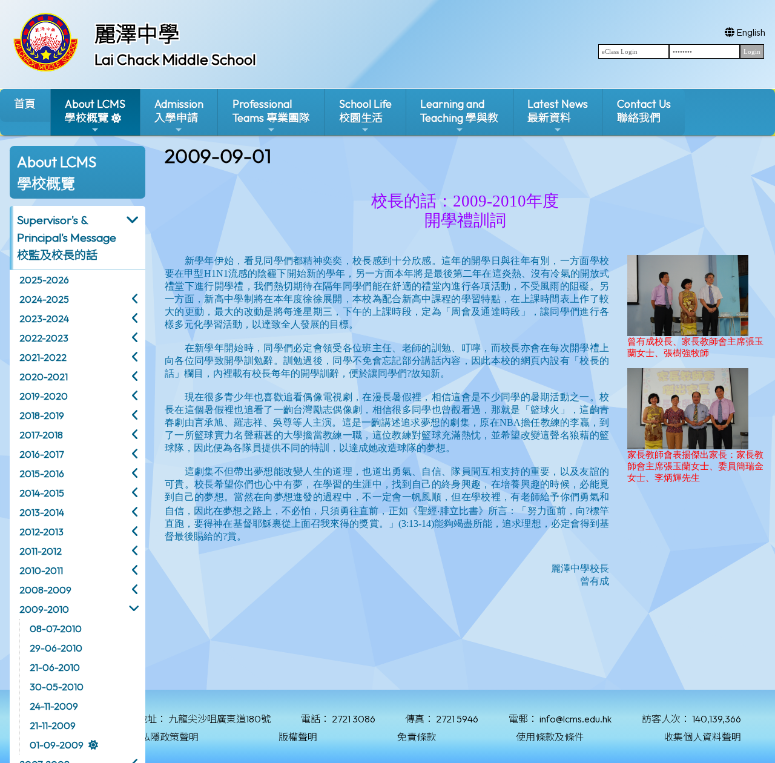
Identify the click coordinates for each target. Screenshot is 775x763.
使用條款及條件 (550, 737)
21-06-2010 (55, 667)
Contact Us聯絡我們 (644, 111)
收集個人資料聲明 (702, 737)
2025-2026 (44, 280)
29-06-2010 (56, 648)
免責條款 (416, 737)
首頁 (25, 104)
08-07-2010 (56, 629)
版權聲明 (298, 737)
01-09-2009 (57, 745)
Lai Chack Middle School (175, 59)
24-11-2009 (54, 706)
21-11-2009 (53, 725)
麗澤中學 (136, 34)
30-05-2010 (57, 687)
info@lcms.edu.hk (575, 719)
